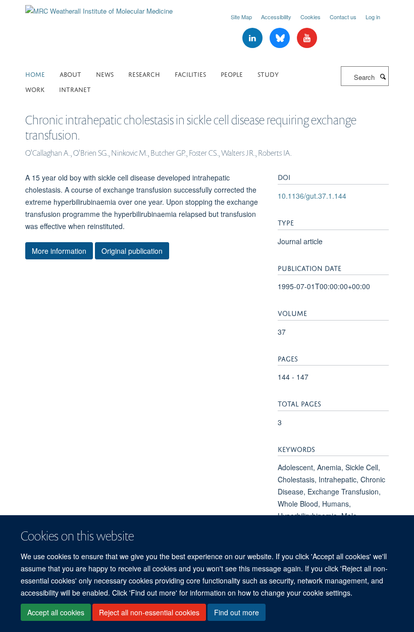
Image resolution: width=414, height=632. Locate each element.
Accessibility (276, 17)
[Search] (382, 76)
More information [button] (59, 251)
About (70, 73)
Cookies (310, 17)
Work (34, 89)
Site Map (241, 17)
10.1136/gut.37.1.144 (312, 196)
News (105, 73)
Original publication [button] (132, 251)
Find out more (236, 612)
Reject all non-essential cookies (149, 612)
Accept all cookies (55, 612)
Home (35, 73)
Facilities (190, 73)
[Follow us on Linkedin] (253, 38)
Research (144, 73)
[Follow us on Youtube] (307, 38)
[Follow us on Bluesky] (281, 38)
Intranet (75, 89)
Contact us (343, 17)
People (232, 73)
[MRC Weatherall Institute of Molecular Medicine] (99, 7)
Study (268, 73)
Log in (373, 17)
